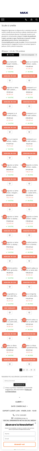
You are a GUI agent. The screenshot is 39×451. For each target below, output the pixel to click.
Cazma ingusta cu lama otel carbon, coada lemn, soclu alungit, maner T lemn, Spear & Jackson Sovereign (29, 217)
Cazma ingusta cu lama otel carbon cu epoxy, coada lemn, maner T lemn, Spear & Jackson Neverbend (9, 217)
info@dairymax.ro (21, 418)
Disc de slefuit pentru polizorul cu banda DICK (29, 243)
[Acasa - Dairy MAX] (19, 13)
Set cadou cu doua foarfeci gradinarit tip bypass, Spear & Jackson (29, 346)
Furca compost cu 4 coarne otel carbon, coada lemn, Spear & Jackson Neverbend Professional (29, 89)
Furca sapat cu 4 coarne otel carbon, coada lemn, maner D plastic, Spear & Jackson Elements (29, 63)
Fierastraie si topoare (23, 38)
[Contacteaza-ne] (26, 19)
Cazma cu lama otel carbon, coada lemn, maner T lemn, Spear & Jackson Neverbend (29, 192)
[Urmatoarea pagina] (34, 370)
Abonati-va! (19, 444)
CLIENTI (18, 402)
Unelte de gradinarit (29, 36)
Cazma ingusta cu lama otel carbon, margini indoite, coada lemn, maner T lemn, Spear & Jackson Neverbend (9, 192)
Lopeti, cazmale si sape (9, 38)
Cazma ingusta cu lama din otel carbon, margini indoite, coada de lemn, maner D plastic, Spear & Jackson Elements (9, 89)
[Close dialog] (35, 423)
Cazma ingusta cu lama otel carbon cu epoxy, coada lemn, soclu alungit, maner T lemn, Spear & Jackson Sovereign (9, 243)
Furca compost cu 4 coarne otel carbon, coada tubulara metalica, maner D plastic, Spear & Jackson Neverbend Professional (9, 114)
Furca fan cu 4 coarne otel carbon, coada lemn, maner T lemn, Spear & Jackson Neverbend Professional (10, 140)
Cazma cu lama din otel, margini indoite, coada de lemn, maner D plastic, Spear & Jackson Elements (10, 63)
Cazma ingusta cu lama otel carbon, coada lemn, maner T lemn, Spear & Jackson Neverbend (9, 166)
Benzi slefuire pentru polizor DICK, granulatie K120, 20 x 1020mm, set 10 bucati (9, 269)
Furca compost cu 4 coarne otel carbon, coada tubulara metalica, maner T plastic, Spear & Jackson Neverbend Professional (29, 140)
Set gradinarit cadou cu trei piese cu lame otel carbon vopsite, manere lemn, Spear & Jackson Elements (29, 269)
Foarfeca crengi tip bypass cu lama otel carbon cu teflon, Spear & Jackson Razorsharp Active (29, 295)
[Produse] (3, 20)
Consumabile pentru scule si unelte (13, 42)
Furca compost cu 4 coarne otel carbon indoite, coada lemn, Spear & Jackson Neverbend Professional (29, 114)
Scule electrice (23, 40)
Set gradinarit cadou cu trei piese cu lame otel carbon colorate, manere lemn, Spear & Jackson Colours (29, 321)
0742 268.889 (20, 415)
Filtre (11, 55)
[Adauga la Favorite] (9, 80)
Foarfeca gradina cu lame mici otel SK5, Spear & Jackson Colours (10, 295)
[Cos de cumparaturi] (31, 19)
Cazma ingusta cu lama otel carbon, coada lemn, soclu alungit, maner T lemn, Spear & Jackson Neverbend (29, 166)
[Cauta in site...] (36, 19)
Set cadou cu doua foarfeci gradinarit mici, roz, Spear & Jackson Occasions (9, 346)
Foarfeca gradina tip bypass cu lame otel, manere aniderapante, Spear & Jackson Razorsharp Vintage (10, 321)
